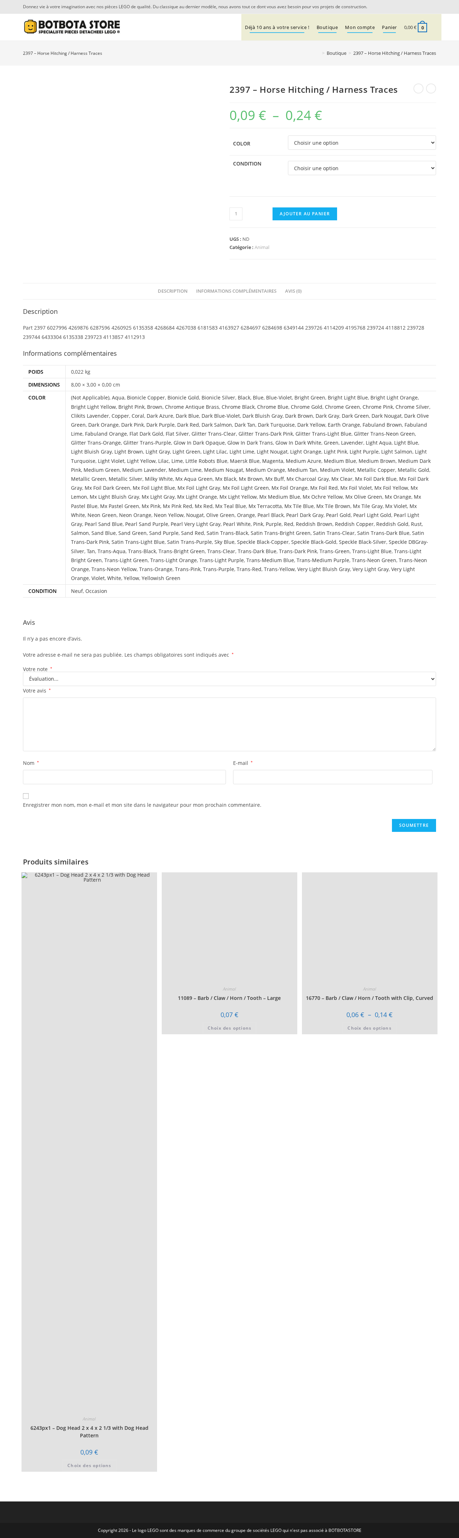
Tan (91, 551)
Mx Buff (274, 478)
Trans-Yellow (279, 569)
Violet (98, 578)
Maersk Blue (245, 460)
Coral (138, 415)
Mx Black (225, 478)
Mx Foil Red (324, 487)
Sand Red (192, 533)
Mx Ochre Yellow (323, 496)
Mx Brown (251, 478)
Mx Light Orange (197, 496)
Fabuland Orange (106, 433)
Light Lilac (215, 451)
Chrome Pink (378, 406)
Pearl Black (270, 515)
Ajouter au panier (305, 214)
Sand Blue (103, 533)
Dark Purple (160, 424)
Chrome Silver (412, 406)
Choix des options (89, 1465)
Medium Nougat (223, 469)
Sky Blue (224, 541)
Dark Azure (160, 415)
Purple (273, 524)
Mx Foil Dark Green (107, 487)
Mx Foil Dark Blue (376, 478)
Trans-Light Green (126, 560)
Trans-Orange (155, 569)
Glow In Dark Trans (250, 442)
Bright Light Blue (348, 397)
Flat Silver (177, 433)
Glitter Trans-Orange (96, 442)
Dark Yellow (311, 424)
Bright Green (309, 397)
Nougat (195, 515)
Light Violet (111, 460)
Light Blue (406, 442)
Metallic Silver (125, 478)
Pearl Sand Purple (146, 524)
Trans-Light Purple (221, 560)
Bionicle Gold (183, 397)
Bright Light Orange (394, 397)
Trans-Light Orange (173, 560)
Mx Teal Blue (230, 506)
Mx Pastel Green (119, 506)
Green (331, 442)
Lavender (352, 442)
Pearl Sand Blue (104, 524)
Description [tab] (173, 291)
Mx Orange (398, 496)
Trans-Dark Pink (298, 551)
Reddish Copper (354, 524)
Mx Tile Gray (368, 506)
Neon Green (102, 515)
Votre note (37, 669)
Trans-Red (249, 569)
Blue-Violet (279, 397)
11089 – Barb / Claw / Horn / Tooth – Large (229, 998)
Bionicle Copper (146, 397)
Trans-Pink (187, 569)
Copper (120, 415)
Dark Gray (327, 415)
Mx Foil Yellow (391, 487)
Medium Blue (340, 460)
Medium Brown (377, 460)
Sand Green (132, 533)
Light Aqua (379, 442)
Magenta (272, 460)
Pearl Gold (338, 515)
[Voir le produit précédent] (418, 88)
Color (241, 143)
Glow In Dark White (298, 442)
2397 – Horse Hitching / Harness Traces (394, 53)
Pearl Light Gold (372, 515)
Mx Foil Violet (356, 487)
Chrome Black (238, 406)
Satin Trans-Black (227, 533)
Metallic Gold (413, 469)
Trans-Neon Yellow (114, 569)
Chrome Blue (272, 406)
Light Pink (335, 451)
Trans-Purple (218, 569)
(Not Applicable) (90, 397)
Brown (154, 406)
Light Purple (364, 451)
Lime (177, 460)
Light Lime (242, 451)
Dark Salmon (217, 424)
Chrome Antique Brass (192, 406)
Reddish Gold (392, 524)
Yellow (131, 578)
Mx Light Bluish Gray (114, 496)
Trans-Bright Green (181, 551)
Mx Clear (341, 478)
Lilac (163, 460)
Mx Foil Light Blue (154, 487)
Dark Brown (299, 415)
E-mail (243, 763)
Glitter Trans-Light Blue (323, 433)
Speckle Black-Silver (362, 541)
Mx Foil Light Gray (199, 487)
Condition (247, 163)
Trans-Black (142, 551)
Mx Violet (396, 506)
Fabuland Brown (382, 424)
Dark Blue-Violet (221, 415)
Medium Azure (303, 460)
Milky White (159, 478)
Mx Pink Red (177, 506)
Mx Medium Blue (279, 496)
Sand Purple (164, 533)
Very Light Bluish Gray (323, 569)
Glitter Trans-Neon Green (384, 433)
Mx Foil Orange (289, 487)
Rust (416, 524)
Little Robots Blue (206, 460)
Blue (258, 397)
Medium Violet (337, 469)
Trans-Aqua (112, 551)
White (114, 578)
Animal (262, 247)
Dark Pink (132, 424)
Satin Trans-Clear (334, 533)
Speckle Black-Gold (313, 541)
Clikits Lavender (90, 415)
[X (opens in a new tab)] (423, 6)
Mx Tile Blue (299, 506)
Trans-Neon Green (374, 560)
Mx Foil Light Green (246, 487)
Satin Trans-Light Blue (138, 541)
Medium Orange (265, 469)
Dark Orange (103, 424)
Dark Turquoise (276, 424)
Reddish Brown (314, 524)
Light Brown (128, 451)
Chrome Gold (306, 406)
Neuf (77, 591)
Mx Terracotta (265, 506)
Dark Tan (245, 424)
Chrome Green (342, 406)
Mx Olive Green (363, 496)
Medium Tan (302, 469)
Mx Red (204, 506)
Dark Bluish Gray (262, 415)
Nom (31, 763)
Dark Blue (187, 415)
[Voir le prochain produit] (431, 88)
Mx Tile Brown (333, 506)
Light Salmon (396, 451)
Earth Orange (344, 424)
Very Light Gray (370, 569)
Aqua (118, 397)
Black (244, 397)
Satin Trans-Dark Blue (383, 533)
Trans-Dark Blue (257, 551)
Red (288, 524)
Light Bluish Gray (91, 451)
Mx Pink (151, 506)
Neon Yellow (169, 515)
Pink (258, 524)
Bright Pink (131, 406)
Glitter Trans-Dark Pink (265, 433)
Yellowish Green (161, 578)
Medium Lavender (144, 469)
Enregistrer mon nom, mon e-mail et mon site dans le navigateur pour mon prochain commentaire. (142, 804)
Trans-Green (335, 551)
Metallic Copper (376, 469)
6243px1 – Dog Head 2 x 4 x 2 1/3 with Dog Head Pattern (89, 1431)
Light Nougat (272, 451)
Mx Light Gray (158, 496)
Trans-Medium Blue (270, 560)
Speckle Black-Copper (263, 541)
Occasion (96, 591)
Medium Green (102, 469)
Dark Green (355, 415)
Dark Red (188, 424)
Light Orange (305, 451)
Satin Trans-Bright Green (281, 533)
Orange (246, 515)
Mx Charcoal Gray (308, 478)
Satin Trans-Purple (189, 541)
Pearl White (237, 524)
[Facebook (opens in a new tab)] (432, 6)
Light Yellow (141, 460)
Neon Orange (135, 515)
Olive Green (220, 515)
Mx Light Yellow (238, 496)
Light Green (186, 451)
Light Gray (158, 451)
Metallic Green (88, 478)
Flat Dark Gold (146, 433)
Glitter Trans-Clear (213, 433)
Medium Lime (185, 469)
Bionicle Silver (218, 397)
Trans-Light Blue (372, 551)
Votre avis (37, 690)
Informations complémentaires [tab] (236, 291)
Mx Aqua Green (194, 478)
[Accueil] (318, 53)
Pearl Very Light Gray (196, 524)
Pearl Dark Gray (304, 515)
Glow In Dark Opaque (199, 442)
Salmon (80, 533)
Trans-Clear (221, 551)
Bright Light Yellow (93, 406)
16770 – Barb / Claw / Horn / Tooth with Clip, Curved (369, 1427)
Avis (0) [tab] (293, 291)
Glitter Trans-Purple (147, 442)
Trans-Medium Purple (323, 560)
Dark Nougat (387, 415)
